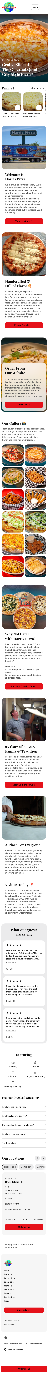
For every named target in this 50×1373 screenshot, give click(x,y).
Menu (35, 7)
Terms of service (11, 1320)
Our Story (9, 1289)
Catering (8, 1274)
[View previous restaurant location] (37, 1158)
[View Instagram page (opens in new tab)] (5, 1337)
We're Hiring (9, 1278)
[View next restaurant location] (43, 1158)
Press (6, 1301)
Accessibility (10, 1324)
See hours (38, 1220)
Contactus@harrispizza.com (17, 1210)
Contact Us (9, 1297)
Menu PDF (9, 1285)
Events (7, 1293)
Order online (24, 1227)
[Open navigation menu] (42, 7)
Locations (9, 1282)
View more (11, 962)
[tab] (10, 1167)
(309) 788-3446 (12, 1204)
